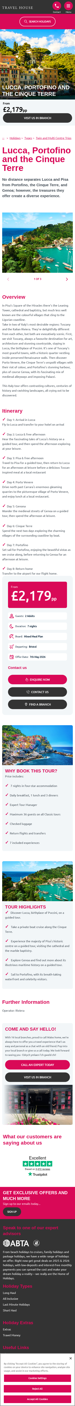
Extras (7, 1329)
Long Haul (9, 1292)
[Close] (71, 1358)
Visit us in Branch (37, 118)
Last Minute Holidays (16, 1304)
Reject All (37, 1388)
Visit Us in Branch (37, 1077)
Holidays (15, 138)
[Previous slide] (9, 279)
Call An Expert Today (37, 1064)
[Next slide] (65, 279)
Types (28, 138)
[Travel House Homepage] (17, 7)
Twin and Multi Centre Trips (53, 138)
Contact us (40, 692)
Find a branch (40, 704)
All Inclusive (10, 1298)
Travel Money (11, 1335)
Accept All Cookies (37, 1399)
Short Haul (10, 1310)
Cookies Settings (37, 1378)
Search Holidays (40, 21)
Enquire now (40, 679)
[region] (37, 1379)
